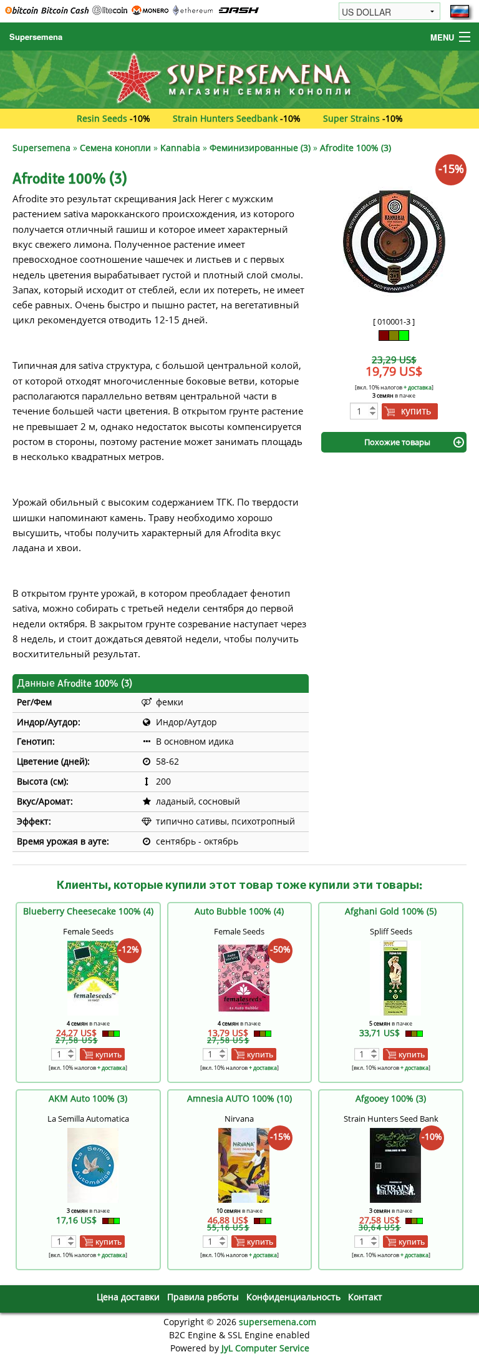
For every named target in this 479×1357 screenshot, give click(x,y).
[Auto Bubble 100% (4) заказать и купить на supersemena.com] (243, 976)
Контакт (365, 1297)
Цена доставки (128, 1297)
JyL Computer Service (265, 1348)
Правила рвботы (203, 1297)
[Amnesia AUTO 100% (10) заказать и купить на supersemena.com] (243, 1164)
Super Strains (351, 118)
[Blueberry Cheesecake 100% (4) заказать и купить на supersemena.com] (93, 976)
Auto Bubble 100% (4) (239, 911)
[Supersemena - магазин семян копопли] (239, 78)
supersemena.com (277, 1322)
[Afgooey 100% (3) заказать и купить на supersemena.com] (395, 1164)
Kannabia (180, 148)
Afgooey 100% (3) (391, 1098)
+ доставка (418, 387)
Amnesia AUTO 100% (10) (239, 1098)
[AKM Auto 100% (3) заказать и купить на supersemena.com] (93, 1164)
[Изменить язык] (459, 11)
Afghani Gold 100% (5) (391, 911)
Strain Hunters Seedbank (225, 118)
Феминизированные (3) (260, 148)
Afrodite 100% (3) (355, 148)
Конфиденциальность (293, 1297)
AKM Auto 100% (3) (88, 1098)
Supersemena (35, 36)
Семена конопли (115, 148)
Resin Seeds (102, 118)
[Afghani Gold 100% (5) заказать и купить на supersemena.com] (395, 976)
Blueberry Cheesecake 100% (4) (88, 911)
